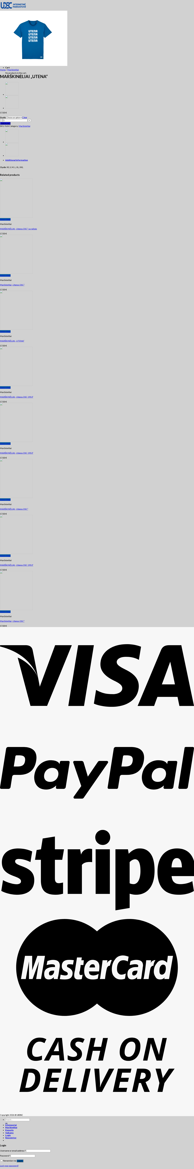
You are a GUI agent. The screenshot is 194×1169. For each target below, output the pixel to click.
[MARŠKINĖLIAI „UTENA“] (11, 94)
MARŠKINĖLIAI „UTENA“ (12, 341)
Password (5, 1155)
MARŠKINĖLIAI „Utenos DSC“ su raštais (18, 228)
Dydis (3, 117)
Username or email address (13, 1150)
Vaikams (9, 1132)
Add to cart (5, 123)
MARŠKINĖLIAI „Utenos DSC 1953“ (16, 397)
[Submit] (6, 1123)
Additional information (16, 160)
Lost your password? (9, 1165)
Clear (24, 117)
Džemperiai (11, 1125)
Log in (20, 1161)
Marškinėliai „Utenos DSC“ (12, 285)
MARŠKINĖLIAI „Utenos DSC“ (14, 509)
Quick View (5, 219)
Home (3, 69)
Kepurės (9, 1130)
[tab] (99, 160)
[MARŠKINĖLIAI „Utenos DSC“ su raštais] (11, 108)
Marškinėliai (13, 69)
